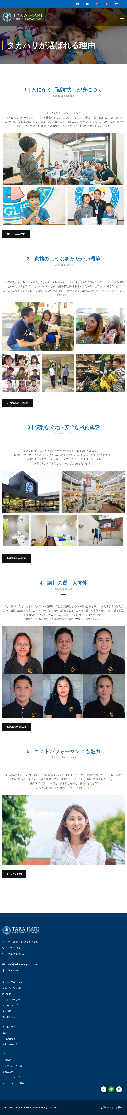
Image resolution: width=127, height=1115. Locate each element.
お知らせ (6, 1060)
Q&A (4, 1033)
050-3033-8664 (16, 954)
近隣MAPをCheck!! (17, 558)
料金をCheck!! (15, 874)
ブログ (5, 1054)
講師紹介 (6, 994)
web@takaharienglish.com (22, 964)
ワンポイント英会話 (12, 1066)
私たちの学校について (13, 982)
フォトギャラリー (11, 999)
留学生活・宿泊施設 (12, 988)
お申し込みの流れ (11, 1044)
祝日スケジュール (11, 1017)
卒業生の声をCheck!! (18, 403)
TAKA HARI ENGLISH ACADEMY (25, 1107)
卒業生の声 (7, 1071)
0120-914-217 (15, 948)
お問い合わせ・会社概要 (113, 1107)
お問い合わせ (8, 1038)
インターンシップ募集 (13, 1083)
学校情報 (6, 1011)
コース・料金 (8, 1027)
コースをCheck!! (17, 234)
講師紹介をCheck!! (17, 727)
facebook (13, 970)
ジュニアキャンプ (11, 1077)
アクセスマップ (10, 1005)
